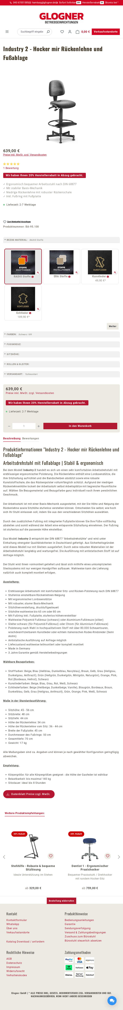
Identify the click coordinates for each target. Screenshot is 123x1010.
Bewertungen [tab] (30, 438)
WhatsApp (12, 924)
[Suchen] (48, 32)
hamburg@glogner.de (43, 2)
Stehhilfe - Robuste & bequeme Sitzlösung (33, 867)
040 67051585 (21, 2)
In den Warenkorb (80, 425)
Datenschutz (14, 962)
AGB (9, 958)
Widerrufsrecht (15, 971)
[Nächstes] (119, 857)
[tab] (12, 439)
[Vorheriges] (4, 857)
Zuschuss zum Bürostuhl (80, 936)
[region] (61, 111)
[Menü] (7, 31)
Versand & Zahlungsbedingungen (85, 932)
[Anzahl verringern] (9, 426)
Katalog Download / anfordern (25, 941)
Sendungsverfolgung (77, 928)
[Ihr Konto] (70, 32)
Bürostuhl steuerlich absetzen (83, 940)
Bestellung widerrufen (61, 901)
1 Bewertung (11, 168)
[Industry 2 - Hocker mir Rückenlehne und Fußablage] (61, 112)
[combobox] (31, 32)
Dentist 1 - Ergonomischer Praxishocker (90, 867)
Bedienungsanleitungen (79, 920)
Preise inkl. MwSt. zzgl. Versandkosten (25, 154)
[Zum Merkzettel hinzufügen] (51, 856)
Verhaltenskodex (16, 975)
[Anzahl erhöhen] (38, 426)
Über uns (11, 928)
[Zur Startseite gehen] (61, 18)
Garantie (70, 924)
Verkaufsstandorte (106, 31)
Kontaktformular (16, 920)
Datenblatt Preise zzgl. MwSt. (30, 794)
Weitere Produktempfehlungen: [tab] (25, 813)
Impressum (13, 967)
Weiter (112, 326)
